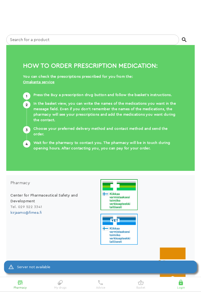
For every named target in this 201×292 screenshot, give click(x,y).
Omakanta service (38, 82)
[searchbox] (92, 40)
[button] (184, 40)
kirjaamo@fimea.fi (26, 212)
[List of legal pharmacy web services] (145, 195)
